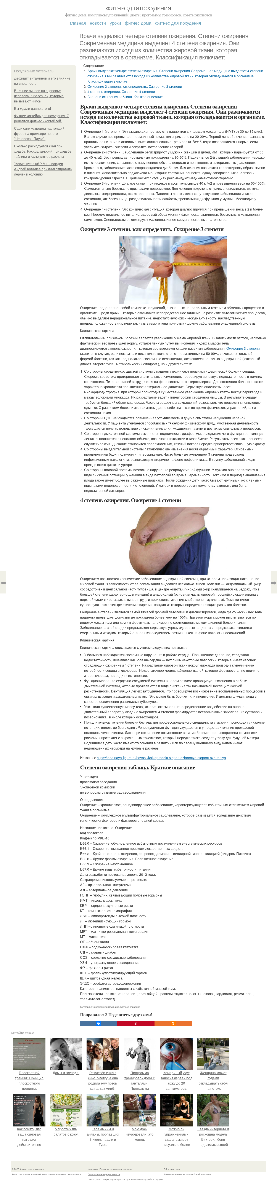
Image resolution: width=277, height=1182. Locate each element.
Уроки (115, 23)
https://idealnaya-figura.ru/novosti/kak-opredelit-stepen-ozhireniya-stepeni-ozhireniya (161, 757)
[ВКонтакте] (98, 1023)
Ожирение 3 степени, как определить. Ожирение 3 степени (134, 86)
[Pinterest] (136, 1023)
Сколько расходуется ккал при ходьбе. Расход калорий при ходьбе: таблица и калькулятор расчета (43, 151)
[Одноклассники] (173, 1023)
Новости (98, 23)
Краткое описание (130, 1006)
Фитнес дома (138, 23)
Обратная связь (172, 1169)
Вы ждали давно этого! (32, 108)
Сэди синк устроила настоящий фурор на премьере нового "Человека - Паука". (39, 134)
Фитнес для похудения (138, 8)
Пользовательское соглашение (116, 1169)
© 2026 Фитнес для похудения (27, 1169)
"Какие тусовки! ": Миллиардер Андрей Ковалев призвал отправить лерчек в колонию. (43, 169)
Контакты (93, 1169)
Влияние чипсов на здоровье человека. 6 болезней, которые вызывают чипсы (39, 96)
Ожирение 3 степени (243, 348)
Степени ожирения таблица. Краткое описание (125, 96)
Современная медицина (105, 1006)
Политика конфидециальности (104, 1174)
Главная (78, 23)
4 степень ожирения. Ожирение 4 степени (121, 91)
